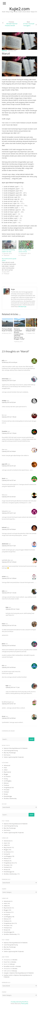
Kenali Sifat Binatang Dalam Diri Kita (8, 250)
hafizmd (4, 527)
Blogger (6, 774)
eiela (3, 591)
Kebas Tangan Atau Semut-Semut (25, 250)
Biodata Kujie (22, 306)
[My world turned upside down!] (10, 266)
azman (4, 576)
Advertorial (7, 765)
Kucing (6, 779)
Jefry (3, 360)
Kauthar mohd (8, 975)
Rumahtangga (8, 796)
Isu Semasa (7, 776)
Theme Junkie (24, 1003)
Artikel (5, 770)
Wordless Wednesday (10, 798)
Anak (5, 767)
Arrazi (3, 716)
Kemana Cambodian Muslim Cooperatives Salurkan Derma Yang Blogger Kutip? (19, 334)
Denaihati (4, 431)
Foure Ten (7, 962)
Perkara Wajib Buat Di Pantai (7, 330)
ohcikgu (4, 400)
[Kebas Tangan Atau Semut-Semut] (26, 244)
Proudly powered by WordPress (19, 1002)
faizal (3, 478)
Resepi (6, 794)
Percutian (6, 789)
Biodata (15, 960)
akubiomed (5, 544)
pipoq (3, 643)
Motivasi (4, 50)
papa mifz (4, 464)
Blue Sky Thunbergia (10, 753)
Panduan (6, 785)
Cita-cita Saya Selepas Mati (30, 330)
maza (3, 623)
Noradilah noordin (9, 966)
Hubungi (12, 964)
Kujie (13, 289)
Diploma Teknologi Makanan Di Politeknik (15, 748)
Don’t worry (7, 755)
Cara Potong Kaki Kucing (11, 750)
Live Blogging (7, 781)
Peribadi (6, 792)
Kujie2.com (19, 8)
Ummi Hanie (5, 379)
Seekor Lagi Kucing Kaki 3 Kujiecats (14, 757)
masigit (6, 973)
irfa (3, 665)
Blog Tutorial (7, 772)
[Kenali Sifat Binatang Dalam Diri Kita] (9, 244)
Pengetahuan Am (9, 787)
